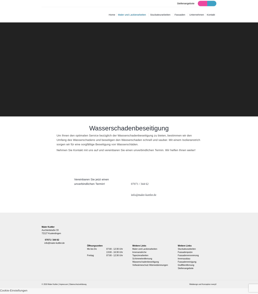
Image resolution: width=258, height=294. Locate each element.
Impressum (63, 284)
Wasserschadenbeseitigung (145, 262)
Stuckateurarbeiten (187, 249)
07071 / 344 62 (52, 240)
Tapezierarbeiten (140, 255)
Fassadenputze (185, 252)
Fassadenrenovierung (188, 255)
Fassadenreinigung (187, 262)
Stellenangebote (185, 3)
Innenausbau (184, 258)
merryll (213, 284)
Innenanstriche (139, 252)
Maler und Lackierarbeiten (144, 249)
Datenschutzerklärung (77, 284)
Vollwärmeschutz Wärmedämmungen (150, 265)
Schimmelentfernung (142, 258)
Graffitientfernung (186, 265)
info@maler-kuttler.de (54, 243)
